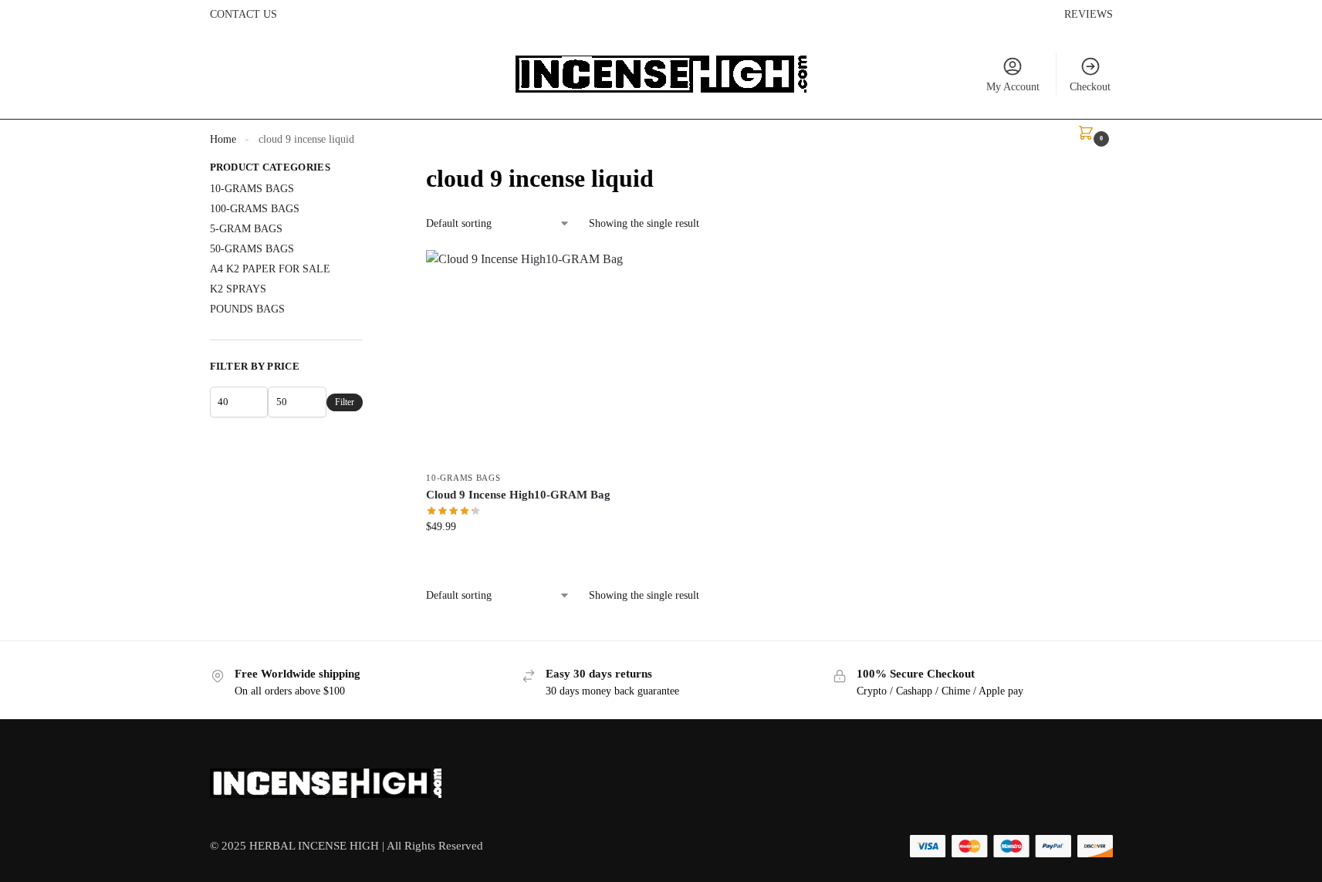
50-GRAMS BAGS (252, 249)
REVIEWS (1088, 14)
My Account (1013, 87)
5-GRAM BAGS (246, 229)
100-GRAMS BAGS (254, 209)
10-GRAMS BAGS (463, 477)
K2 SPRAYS (238, 289)
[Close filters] (367, 170)
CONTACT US (243, 14)
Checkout (1090, 87)
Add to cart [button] (532, 559)
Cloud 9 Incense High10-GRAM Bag (518, 494)
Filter (344, 402)
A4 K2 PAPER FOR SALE (270, 269)
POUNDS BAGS (247, 309)
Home (223, 139)
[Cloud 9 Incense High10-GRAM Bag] (532, 356)
